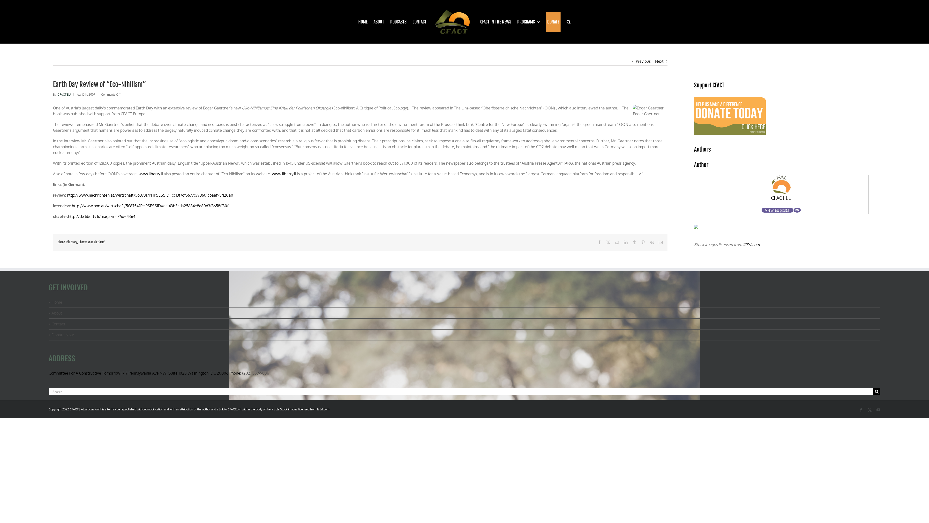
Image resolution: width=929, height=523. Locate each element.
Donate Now (63, 334)
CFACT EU (64, 94)
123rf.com (751, 244)
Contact (58, 324)
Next (659, 61)
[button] (566, 22)
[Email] (797, 210)
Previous (643, 61)
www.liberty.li (151, 173)
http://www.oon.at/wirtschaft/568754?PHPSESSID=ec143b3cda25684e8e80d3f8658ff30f (149, 205)
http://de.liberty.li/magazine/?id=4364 (101, 216)
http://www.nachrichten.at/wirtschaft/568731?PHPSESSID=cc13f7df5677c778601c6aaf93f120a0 (150, 195)
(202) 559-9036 (255, 373)
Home (57, 302)
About (57, 313)
